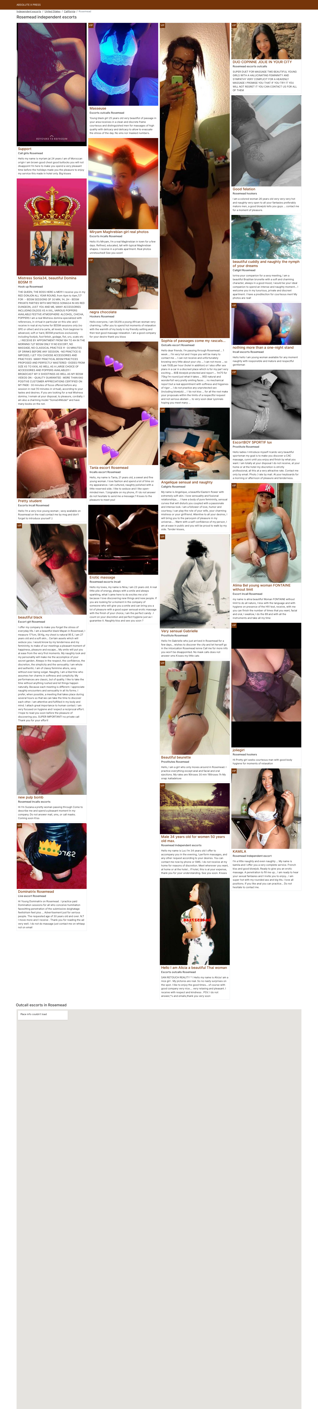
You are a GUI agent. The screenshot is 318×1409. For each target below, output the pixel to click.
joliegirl (238, 750)
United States (52, 11)
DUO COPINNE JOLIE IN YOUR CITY (262, 62)
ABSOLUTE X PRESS (29, 4)
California (69, 11)
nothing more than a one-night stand (263, 347)
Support (24, 149)
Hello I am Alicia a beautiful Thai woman (194, 968)
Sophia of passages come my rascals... (193, 341)
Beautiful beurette (176, 757)
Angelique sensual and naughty (187, 482)
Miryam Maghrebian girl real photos (119, 232)
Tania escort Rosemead (109, 468)
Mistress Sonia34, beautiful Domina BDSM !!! (47, 280)
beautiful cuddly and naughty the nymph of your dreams (266, 264)
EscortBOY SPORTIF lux (252, 442)
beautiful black (30, 617)
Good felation (244, 189)
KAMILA (239, 851)
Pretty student (30, 501)
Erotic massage (102, 577)
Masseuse (98, 108)
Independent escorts (29, 11)
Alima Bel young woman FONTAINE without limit (262, 587)
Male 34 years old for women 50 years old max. (193, 839)
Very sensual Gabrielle (179, 631)
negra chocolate (103, 312)
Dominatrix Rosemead (36, 891)
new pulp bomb (30, 797)
